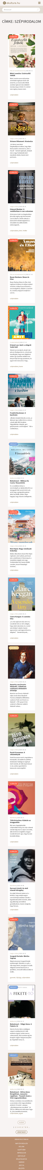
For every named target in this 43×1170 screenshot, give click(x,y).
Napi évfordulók (21, 1143)
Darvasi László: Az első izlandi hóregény (19, 889)
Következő (21, 1132)
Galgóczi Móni (14, 138)
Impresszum (21, 1153)
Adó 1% (21, 1165)
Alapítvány (22, 1150)
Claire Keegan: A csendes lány (20, 617)
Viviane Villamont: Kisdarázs (21, 141)
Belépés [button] (21, 1168)
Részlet (13, 444)
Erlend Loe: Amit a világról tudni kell (20, 346)
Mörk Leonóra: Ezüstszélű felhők (20, 74)
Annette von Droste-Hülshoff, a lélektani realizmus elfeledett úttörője (18, 687)
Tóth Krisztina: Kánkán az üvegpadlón (20, 821)
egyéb (21, 1113)
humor (21, 366)
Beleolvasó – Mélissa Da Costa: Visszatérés (19, 482)
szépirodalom (14, 95)
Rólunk (21, 1146)
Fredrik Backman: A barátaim (18, 414)
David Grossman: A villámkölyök (17, 753)
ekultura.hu (13, 478)
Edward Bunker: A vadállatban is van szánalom (21, 210)
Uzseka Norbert (14, 342)
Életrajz (14, 648)
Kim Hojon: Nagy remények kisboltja (21, 550)
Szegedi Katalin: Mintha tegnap (19, 957)
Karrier (21, 1162)
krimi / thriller (23, 231)
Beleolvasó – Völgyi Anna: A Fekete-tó (21, 1025)
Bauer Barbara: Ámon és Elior (19, 278)
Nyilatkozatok (21, 1159)
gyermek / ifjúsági (15, 977)
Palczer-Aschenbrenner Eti (17, 71)
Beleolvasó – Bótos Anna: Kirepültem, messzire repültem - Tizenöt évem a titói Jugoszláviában (20, 1095)
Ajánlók (13, 37)
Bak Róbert (13, 817)
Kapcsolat (21, 1156)
